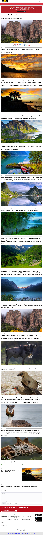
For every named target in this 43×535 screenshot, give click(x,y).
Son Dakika (10, 519)
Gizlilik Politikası (17, 533)
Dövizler (23, 516)
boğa (9, 461)
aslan (6, 461)
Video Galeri (29, 516)
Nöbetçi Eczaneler (11, 517)
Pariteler (23, 520)
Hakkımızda (10, 533)
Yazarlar (28, 517)
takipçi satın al (10, 520)
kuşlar (24, 461)
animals (2, 461)
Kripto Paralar (24, 519)
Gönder (4, 503)
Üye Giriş (2, 522)
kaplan (20, 461)
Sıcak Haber (29, 520)
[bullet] (16, 503)
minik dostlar (28, 461)
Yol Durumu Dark (4, 516)
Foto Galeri (29, 514)
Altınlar (23, 514)
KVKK (24, 533)
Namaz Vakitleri (17, 516)
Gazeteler (28, 519)
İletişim (13, 533)
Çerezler (21, 533)
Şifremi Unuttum (4, 525)
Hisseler (23, 517)
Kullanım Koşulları (28, 533)
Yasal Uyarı (33, 533)
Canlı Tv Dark (10, 514)
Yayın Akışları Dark (11, 516)
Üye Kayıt (2, 524)
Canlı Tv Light (3, 517)
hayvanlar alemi (14, 461)
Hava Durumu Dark (4, 514)
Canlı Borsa (16, 514)
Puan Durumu (16, 517)
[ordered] (15, 503)
